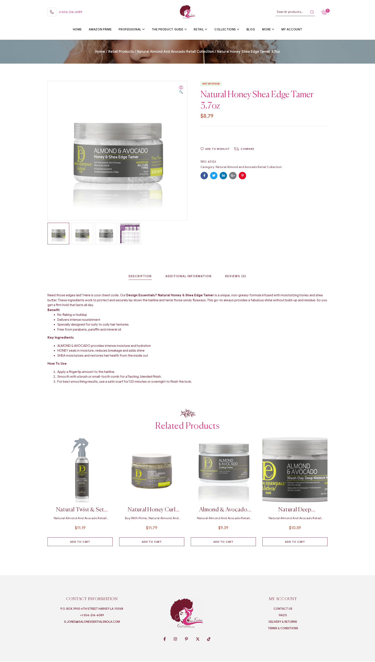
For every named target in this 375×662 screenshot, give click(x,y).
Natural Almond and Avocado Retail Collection (175, 51)
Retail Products (121, 51)
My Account (283, 599)
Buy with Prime (136, 518)
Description (140, 276)
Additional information (188, 276)
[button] (181, 90)
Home (100, 51)
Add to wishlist (217, 148)
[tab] (140, 276)
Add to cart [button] (80, 541)
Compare (247, 148)
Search (312, 12)
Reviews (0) (235, 276)
